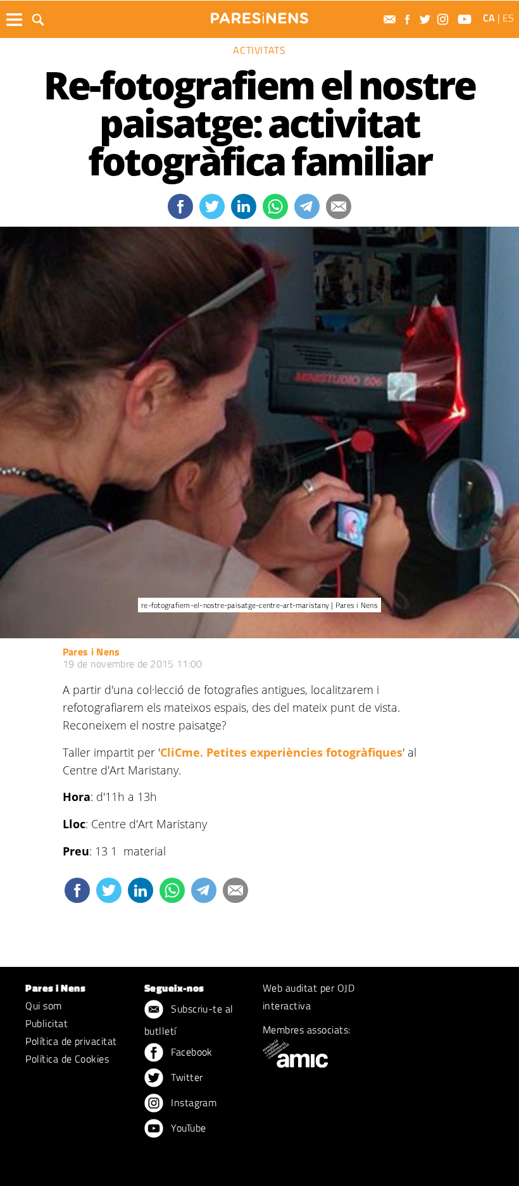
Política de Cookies (67, 1058)
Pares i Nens (91, 652)
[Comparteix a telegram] (307, 206)
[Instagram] (444, 19)
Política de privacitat (71, 1041)
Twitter (185, 1077)
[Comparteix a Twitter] (212, 206)
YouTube (187, 1127)
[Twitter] (426, 19)
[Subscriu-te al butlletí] (391, 19)
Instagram (192, 1102)
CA (489, 17)
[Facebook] (408, 19)
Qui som (43, 1005)
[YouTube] (466, 19)
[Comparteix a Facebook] (180, 206)
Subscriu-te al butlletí (189, 1019)
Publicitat (46, 1023)
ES (508, 17)
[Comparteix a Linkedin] (243, 206)
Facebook (190, 1051)
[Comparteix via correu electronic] (338, 206)
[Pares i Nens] (259, 18)
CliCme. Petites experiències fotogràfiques (281, 752)
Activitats (259, 50)
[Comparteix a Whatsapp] (275, 206)
